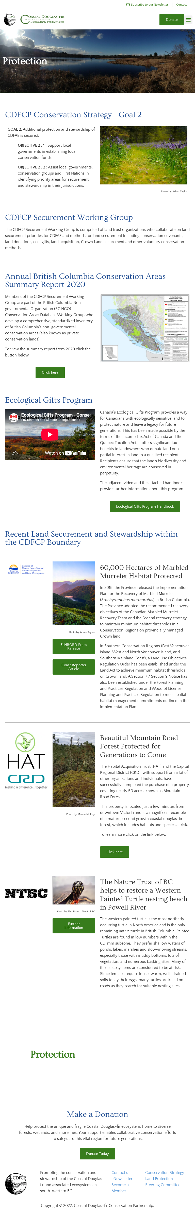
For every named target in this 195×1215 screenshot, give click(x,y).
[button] (188, 19)
